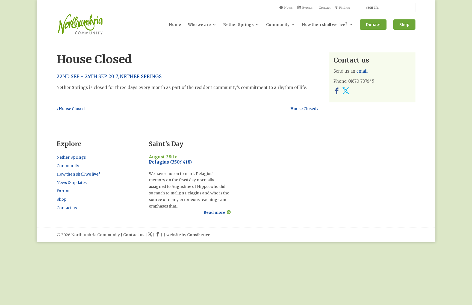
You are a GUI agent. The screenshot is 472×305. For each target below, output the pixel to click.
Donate (373, 24)
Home (175, 24)
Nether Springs (238, 24)
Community (278, 24)
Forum (63, 190)
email (362, 71)
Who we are (199, 24)
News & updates (72, 182)
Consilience (198, 234)
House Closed (71, 108)
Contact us (67, 207)
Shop (404, 24)
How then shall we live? (324, 24)
